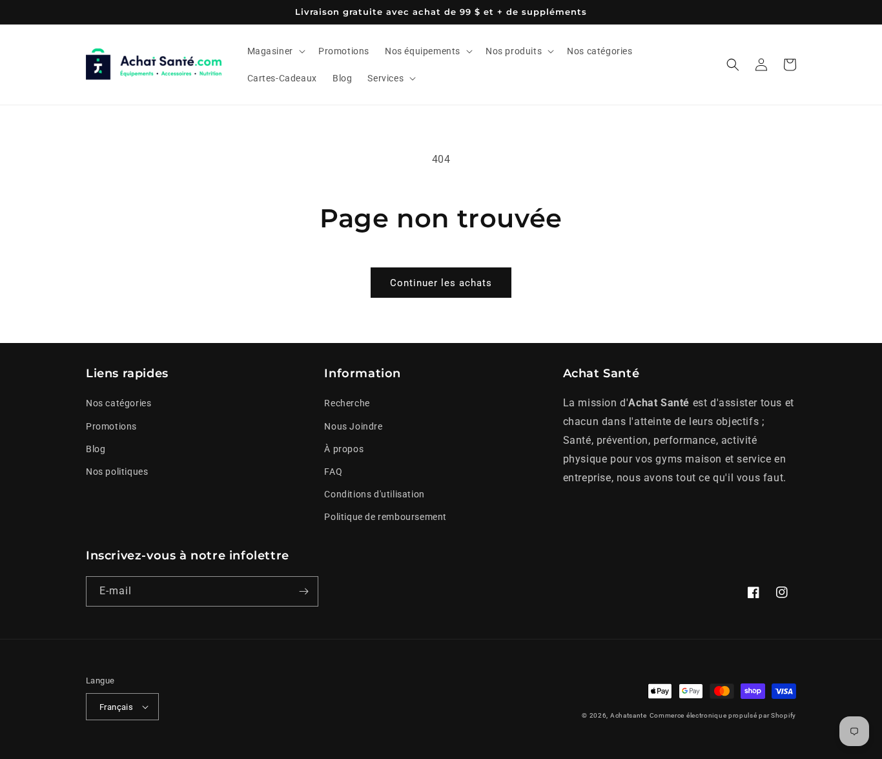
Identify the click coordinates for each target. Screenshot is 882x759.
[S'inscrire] (303, 591)
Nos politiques (117, 471)
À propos (344, 449)
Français (116, 707)
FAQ (333, 471)
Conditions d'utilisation (374, 494)
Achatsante (628, 715)
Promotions (111, 426)
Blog (95, 449)
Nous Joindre (353, 426)
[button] (275, 51)
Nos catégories (118, 403)
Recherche (346, 403)
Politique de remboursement (385, 517)
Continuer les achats (441, 283)
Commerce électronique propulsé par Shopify (723, 715)
